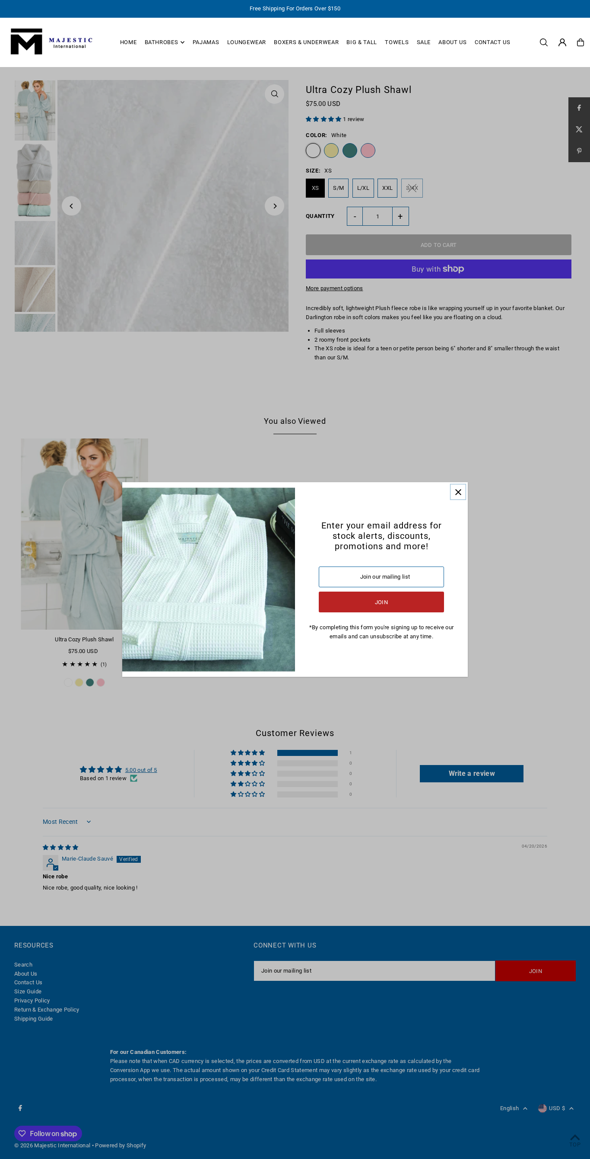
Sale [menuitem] (424, 42)
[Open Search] (544, 42)
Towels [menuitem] (397, 42)
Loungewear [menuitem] (246, 42)
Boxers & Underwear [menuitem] (306, 42)
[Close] (458, 491)
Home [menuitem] (128, 42)
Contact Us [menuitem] (493, 42)
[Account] (562, 42)
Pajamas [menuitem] (206, 42)
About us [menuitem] (452, 42)
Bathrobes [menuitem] (161, 42)
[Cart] (580, 42)
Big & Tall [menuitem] (361, 42)
